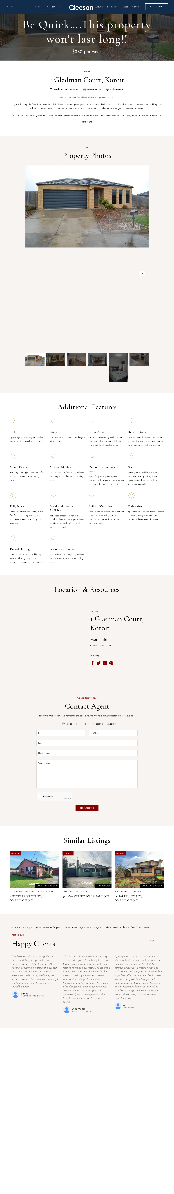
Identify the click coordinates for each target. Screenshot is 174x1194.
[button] (142, 273)
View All (153, 941)
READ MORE (87, 122)
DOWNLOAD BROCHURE (100, 646)
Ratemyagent (79, 927)
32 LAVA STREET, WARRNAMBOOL (86, 896)
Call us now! (156, 7)
